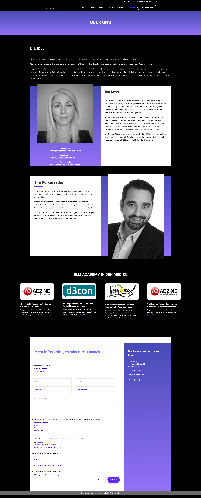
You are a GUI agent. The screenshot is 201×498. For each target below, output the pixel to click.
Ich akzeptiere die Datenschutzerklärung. (46, 475)
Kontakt (117, 493)
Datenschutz (104, 493)
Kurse (83, 8)
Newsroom (85, 493)
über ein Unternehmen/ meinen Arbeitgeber (47, 447)
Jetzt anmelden (39, 371)
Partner (101, 8)
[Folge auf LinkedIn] (139, 379)
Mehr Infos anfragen (147, 7)
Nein (35, 459)
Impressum (94, 493)
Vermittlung (120, 8)
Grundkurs (37, 428)
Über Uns (132, 8)
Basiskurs (37, 425)
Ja (34, 457)
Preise (92, 8)
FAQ (111, 493)
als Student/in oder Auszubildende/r (45, 444)
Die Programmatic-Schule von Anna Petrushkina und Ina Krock (77, 305)
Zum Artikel (41, 315)
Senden (113, 479)
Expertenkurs (38, 430)
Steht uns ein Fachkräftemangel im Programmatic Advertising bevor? (119, 305)
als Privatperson (39, 442)
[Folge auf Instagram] (134, 379)
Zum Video (82, 314)
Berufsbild (111, 8)
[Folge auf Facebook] (129, 379)
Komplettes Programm (41, 422)
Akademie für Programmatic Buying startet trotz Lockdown (35, 305)
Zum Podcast (129, 318)
